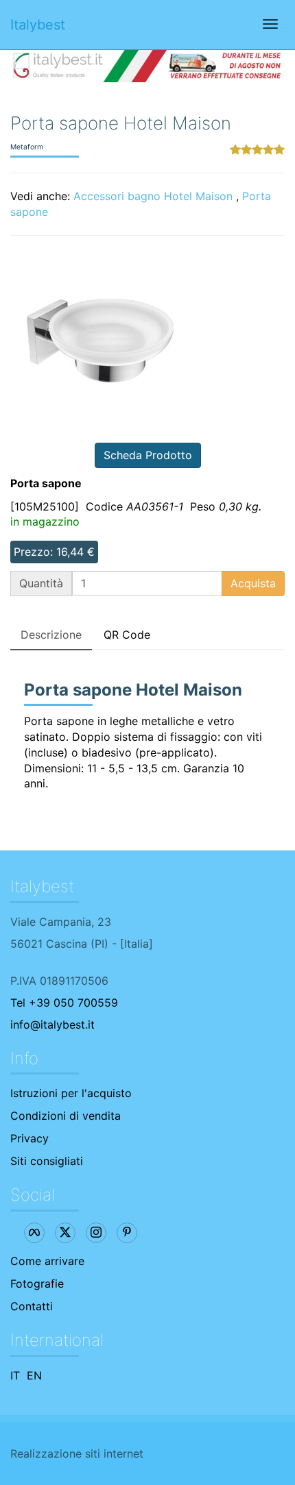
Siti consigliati (46, 1161)
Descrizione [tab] (51, 634)
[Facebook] (34, 1233)
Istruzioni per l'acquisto (71, 1093)
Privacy (29, 1138)
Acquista (253, 583)
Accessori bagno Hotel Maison (153, 196)
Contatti (31, 1306)
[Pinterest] (127, 1233)
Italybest (37, 24)
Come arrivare (47, 1261)
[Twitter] (65, 1233)
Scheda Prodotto (148, 455)
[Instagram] (96, 1233)
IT (15, 1375)
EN (34, 1375)
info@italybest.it (52, 1024)
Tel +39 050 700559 (64, 1002)
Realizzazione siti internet (76, 1453)
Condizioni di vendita (65, 1115)
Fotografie (37, 1283)
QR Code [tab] (127, 634)
